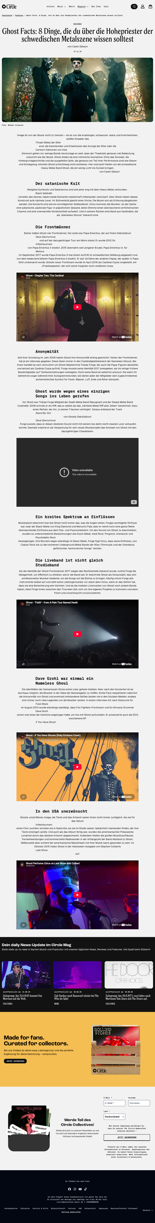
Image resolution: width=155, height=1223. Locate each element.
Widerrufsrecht (58, 1208)
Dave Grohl (41, 711)
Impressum (103, 1208)
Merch (72, 6)
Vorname (132, 1098)
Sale (106, 6)
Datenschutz (90, 1208)
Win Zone (96, 6)
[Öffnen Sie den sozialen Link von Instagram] (75, 1189)
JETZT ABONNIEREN (126, 1137)
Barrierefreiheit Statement (124, 1208)
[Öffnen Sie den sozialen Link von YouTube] (80, 1189)
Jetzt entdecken (15, 1061)
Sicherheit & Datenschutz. (130, 1157)
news (56, 1003)
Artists (50, 6)
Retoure (72, 1208)
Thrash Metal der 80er (48, 142)
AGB (80, 1208)
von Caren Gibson (109, 171)
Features (19, 15)
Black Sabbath (43, 193)
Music (60, 6)
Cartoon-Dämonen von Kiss (51, 149)
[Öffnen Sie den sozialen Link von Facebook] (69, 1189)
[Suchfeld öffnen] (134, 6)
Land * (107, 1111)
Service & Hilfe (40, 1208)
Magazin (82, 6)
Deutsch (146, 1210)
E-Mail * (108, 1098)
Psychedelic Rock (45, 537)
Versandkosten (11, 1208)
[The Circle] (9, 6)
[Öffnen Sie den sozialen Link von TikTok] (85, 1189)
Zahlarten (25, 1208)
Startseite (7, 15)
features (7, 1003)
